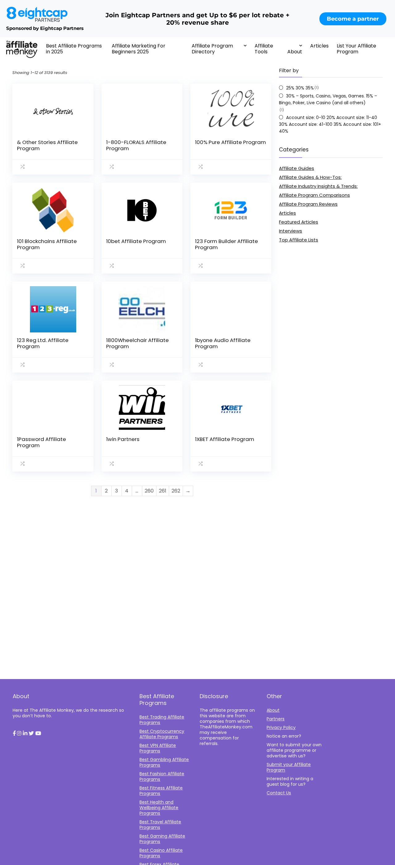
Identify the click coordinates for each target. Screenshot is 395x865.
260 (149, 490)
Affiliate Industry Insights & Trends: (318, 186)
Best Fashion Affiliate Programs (161, 776)
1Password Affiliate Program (41, 442)
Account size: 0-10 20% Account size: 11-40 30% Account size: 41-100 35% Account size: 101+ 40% (330, 124)
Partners (276, 719)
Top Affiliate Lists (298, 240)
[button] (14, 734)
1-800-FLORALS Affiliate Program (136, 145)
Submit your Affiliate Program (289, 767)
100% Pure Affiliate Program (230, 142)
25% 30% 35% (300, 88)
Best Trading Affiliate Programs (161, 720)
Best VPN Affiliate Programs (157, 748)
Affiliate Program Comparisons (314, 195)
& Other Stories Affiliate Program (47, 145)
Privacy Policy (281, 727)
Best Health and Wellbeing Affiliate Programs (158, 807)
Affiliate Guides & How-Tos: (310, 177)
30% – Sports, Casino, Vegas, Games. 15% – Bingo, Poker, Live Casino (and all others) (328, 99)
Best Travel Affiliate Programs (160, 824)
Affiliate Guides (296, 168)
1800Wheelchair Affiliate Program (137, 343)
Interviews (290, 231)
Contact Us (279, 793)
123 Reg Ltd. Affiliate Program (43, 343)
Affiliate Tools (264, 48)
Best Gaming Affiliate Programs (162, 839)
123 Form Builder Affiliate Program (226, 244)
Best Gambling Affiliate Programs (164, 762)
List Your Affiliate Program (356, 48)
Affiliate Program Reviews (308, 204)
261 (162, 490)
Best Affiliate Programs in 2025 (74, 48)
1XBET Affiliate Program (224, 439)
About (294, 51)
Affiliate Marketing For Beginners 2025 (138, 48)
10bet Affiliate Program (136, 241)
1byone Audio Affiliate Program (223, 343)
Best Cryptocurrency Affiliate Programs (161, 734)
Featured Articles (298, 222)
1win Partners (122, 439)
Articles (319, 45)
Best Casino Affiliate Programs (161, 853)
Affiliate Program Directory (212, 48)
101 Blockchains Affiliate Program (47, 244)
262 (176, 490)
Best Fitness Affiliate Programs (161, 791)
